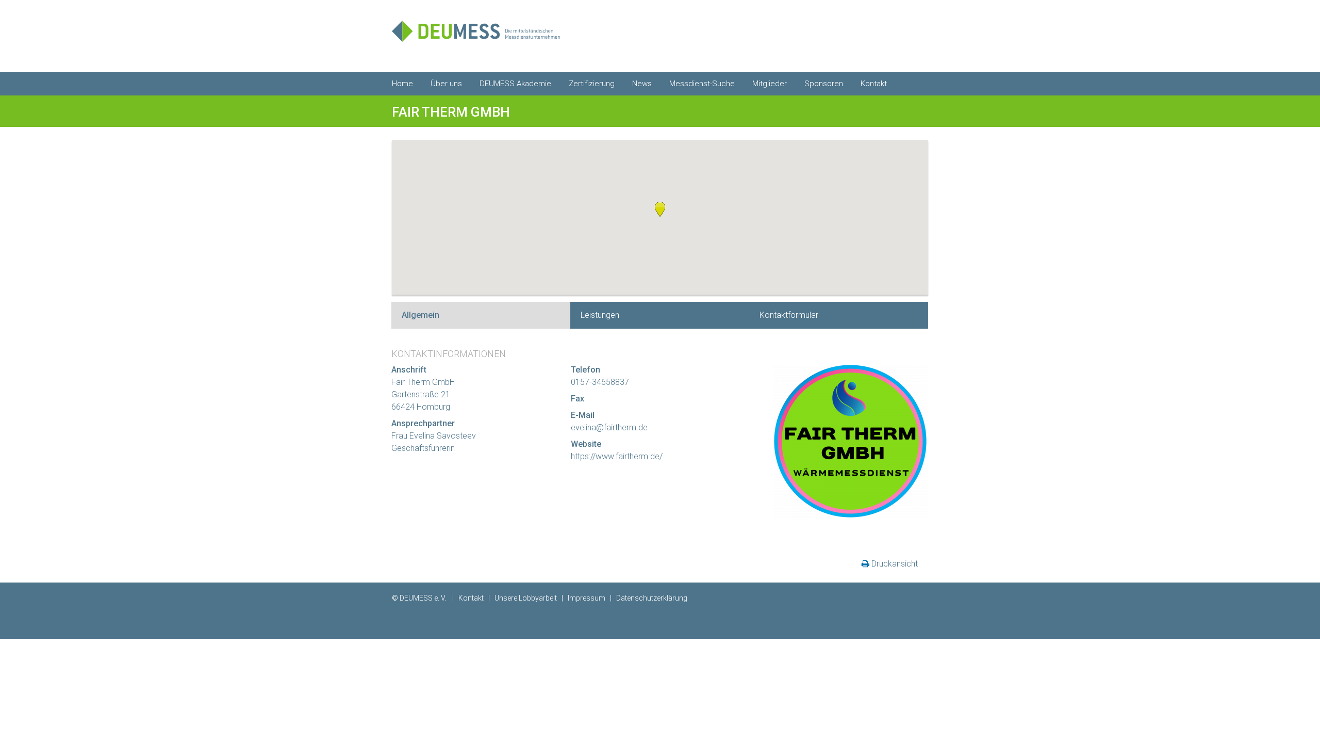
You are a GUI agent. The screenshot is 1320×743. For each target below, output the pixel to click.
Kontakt (874, 83)
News (642, 83)
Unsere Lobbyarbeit (525, 598)
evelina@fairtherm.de (609, 427)
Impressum (586, 598)
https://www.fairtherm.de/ (617, 456)
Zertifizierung (592, 83)
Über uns (446, 83)
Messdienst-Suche (702, 83)
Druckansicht (894, 564)
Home (402, 83)
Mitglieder (769, 83)
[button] (660, 209)
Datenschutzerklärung (651, 598)
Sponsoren (823, 83)
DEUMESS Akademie (515, 83)
